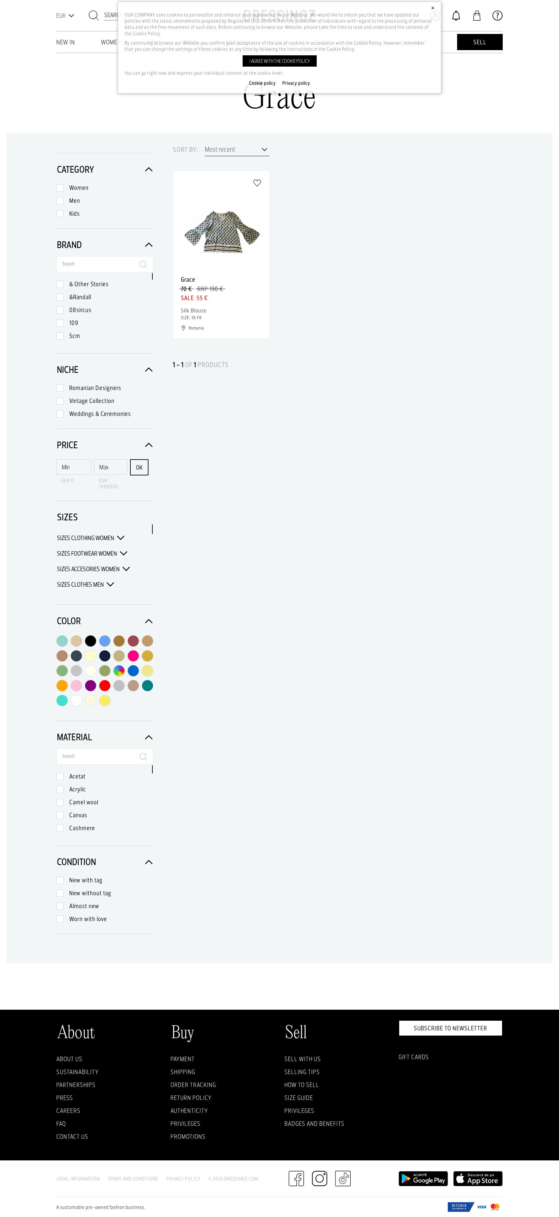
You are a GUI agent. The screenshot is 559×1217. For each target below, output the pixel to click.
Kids (74, 213)
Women (79, 187)
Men (74, 200)
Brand (69, 245)
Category (75, 169)
